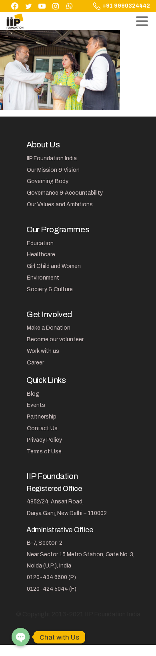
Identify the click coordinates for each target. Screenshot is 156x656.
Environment (43, 278)
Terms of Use (44, 452)
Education (40, 243)
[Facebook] (15, 6)
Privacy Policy (44, 440)
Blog (33, 394)
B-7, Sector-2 (44, 543)
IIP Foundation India (52, 158)
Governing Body (47, 181)
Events (36, 405)
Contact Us (42, 428)
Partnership (41, 417)
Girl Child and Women (54, 266)
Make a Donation (48, 328)
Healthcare (41, 255)
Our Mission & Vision (53, 170)
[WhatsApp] (69, 6)
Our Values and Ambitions (60, 204)
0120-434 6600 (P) (51, 577)
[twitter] (28, 6)
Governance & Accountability (65, 193)
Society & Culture (50, 289)
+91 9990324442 (126, 6)
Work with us (43, 351)
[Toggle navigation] (142, 21)
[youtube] (42, 6)
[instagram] (55, 6)
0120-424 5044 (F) (51, 589)
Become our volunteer (55, 339)
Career (35, 363)
